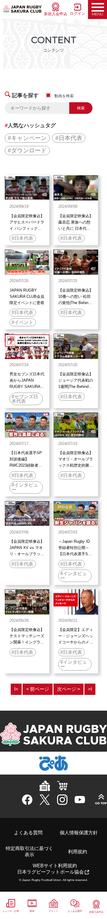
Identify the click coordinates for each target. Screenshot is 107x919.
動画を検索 (64, 96)
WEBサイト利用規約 (55, 865)
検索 (81, 108)
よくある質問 (28, 832)
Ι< (16, 689)
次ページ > (68, 689)
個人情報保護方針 (79, 832)
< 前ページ (37, 689)
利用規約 (77, 851)
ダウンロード (29, 150)
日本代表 (70, 138)
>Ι (90, 689)
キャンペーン (29, 138)
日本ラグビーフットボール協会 (50, 871)
